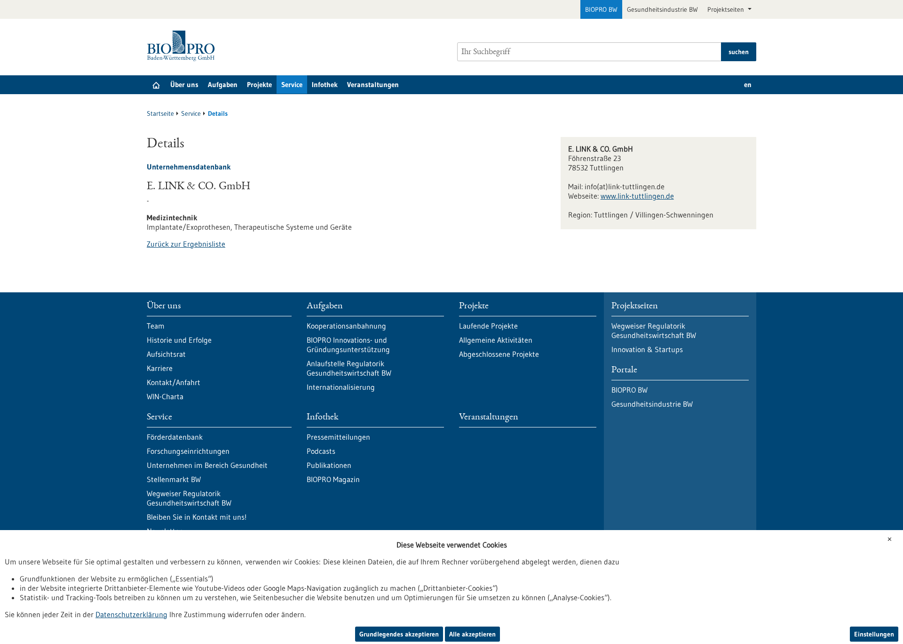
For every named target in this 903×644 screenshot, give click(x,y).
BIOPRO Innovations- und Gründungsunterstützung (348, 344)
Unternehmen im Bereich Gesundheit (207, 465)
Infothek (325, 84)
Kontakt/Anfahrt (173, 382)
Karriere (160, 368)
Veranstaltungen (373, 84)
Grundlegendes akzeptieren (399, 634)
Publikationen (329, 465)
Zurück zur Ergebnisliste (186, 244)
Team (156, 325)
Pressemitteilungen (338, 437)
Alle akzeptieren (472, 634)
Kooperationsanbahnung (346, 325)
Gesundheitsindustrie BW (662, 9)
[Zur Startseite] (183, 46)
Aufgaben (223, 84)
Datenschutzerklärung (131, 614)
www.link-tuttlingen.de (637, 196)
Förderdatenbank (175, 437)
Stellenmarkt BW (174, 479)
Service (291, 84)
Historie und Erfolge (179, 340)
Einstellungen (874, 634)
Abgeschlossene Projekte (499, 354)
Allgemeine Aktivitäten (495, 340)
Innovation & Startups (647, 349)
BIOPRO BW (601, 9)
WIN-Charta (165, 396)
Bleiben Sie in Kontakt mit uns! (196, 517)
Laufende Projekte (488, 325)
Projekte (259, 84)
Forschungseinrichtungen (188, 451)
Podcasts (321, 451)
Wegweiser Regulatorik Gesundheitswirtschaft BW (189, 498)
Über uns (184, 84)
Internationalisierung (341, 387)
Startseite (160, 113)
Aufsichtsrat (166, 354)
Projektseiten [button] (726, 9)
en (748, 84)
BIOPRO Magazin (333, 479)
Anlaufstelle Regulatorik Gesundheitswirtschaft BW (349, 368)
